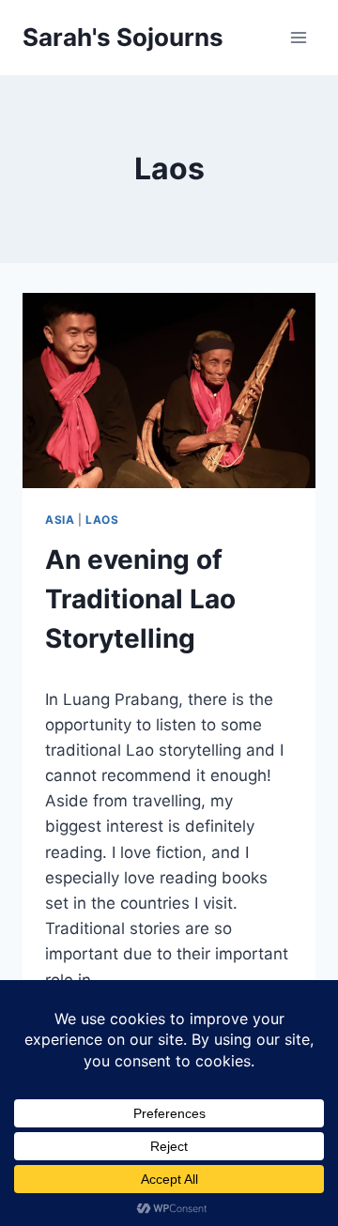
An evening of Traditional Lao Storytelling (140, 599)
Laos (101, 520)
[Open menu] (298, 37)
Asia (59, 520)
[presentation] (169, 390)
